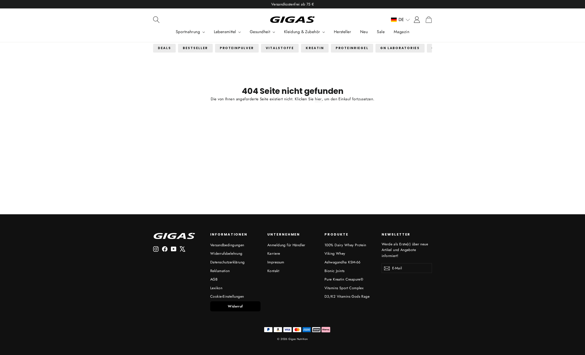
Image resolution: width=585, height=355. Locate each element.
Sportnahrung (188, 32)
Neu (364, 32)
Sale (381, 32)
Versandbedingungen (227, 245)
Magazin (401, 32)
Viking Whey (334, 253)
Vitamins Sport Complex (344, 288)
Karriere (273, 253)
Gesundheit (260, 32)
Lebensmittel (225, 32)
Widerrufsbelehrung (226, 253)
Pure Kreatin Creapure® (343, 279)
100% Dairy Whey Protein (345, 245)
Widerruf (235, 306)
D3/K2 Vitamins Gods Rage (347, 296)
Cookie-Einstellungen (227, 296)
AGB (214, 279)
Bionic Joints (334, 270)
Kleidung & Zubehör (302, 32)
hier (318, 99)
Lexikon (216, 288)
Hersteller (342, 32)
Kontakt (273, 270)
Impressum (275, 262)
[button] (400, 19)
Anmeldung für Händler (286, 245)
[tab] (164, 48)
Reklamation (220, 270)
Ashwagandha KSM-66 (342, 262)
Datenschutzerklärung (227, 262)
